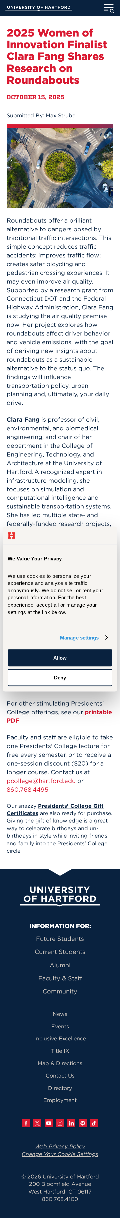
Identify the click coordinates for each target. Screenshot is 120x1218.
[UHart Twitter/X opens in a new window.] (37, 1123)
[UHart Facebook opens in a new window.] (26, 1123)
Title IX (60, 1050)
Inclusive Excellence (60, 1038)
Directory (60, 1088)
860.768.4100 (60, 1199)
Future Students (60, 938)
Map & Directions (60, 1063)
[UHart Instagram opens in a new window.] (60, 1123)
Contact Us (60, 1075)
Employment (60, 1100)
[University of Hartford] (38, 9)
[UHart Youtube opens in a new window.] (49, 1123)
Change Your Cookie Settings (60, 1154)
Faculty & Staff (60, 978)
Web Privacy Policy (60, 1146)
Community (60, 991)
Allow (60, 658)
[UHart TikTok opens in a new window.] (94, 1123)
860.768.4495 (27, 789)
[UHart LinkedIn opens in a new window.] (71, 1123)
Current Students (60, 952)
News (60, 1014)
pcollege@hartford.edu (41, 781)
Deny (60, 677)
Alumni (60, 965)
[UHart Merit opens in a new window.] (83, 1123)
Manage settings (79, 638)
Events (60, 1026)
